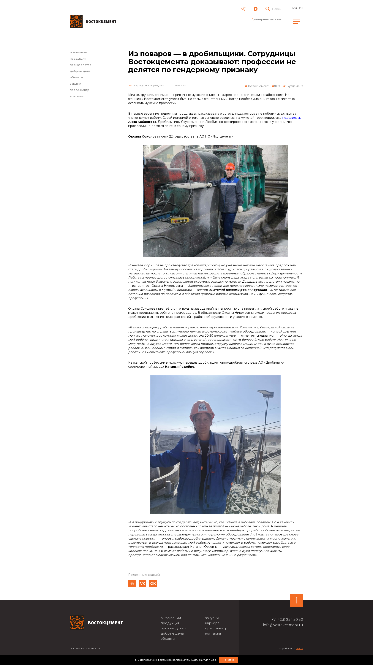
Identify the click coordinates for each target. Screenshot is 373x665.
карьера (212, 623)
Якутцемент (294, 86)
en (301, 8)
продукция (78, 58)
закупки (75, 83)
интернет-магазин (267, 19)
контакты (77, 96)
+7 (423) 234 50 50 (287, 620)
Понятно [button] (229, 659)
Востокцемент (258, 86)
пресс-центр (79, 90)
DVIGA (299, 648)
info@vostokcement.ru (283, 625)
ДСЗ (277, 86)
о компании (78, 52)
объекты (76, 77)
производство (81, 64)
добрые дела (80, 71)
